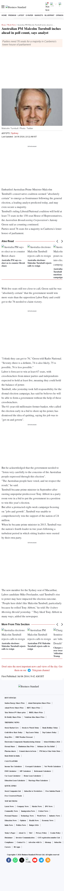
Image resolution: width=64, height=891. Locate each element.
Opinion (59, 15)
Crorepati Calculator (33, 766)
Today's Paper (10, 833)
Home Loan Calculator (32, 776)
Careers (8, 847)
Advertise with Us (35, 842)
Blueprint (49, 15)
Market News (37, 806)
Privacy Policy (41, 833)
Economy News (47, 820)
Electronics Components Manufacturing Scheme (23, 742)
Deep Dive (8, 737)
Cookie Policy (55, 833)
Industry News (54, 816)
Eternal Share (10, 746)
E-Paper (29, 15)
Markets (39, 15)
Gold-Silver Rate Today (14, 732)
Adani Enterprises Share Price (39, 703)
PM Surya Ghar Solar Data (49, 751)
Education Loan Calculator (15, 780)
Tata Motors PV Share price (15, 712)
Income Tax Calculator (13, 766)
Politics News (21, 825)
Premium (12, 15)
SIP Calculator (25, 771)
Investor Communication (25, 838)
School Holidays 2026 (52, 742)
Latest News (9, 806)
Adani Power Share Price (14, 708)
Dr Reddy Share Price (13, 717)
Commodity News (11, 811)
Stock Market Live (12, 728)
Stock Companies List (13, 791)
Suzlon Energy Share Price (15, 703)
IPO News (49, 806)
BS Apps (17, 847)
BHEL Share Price (36, 712)
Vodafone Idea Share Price (34, 717)
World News (11, 25)
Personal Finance (11, 816)
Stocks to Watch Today (30, 728)
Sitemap (48, 842)
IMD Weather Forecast (24, 737)
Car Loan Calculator (13, 776)
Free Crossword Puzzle (13, 796)
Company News (23, 806)
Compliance (9, 842)
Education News (11, 820)
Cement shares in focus (27, 751)
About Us (22, 833)
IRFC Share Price (33, 708)
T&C (31, 833)
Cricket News (43, 811)
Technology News (27, 816)
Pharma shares (10, 751)
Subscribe (57, 842)
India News (9, 825)
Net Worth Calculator (52, 766)
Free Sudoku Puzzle (53, 791)
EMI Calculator (10, 771)
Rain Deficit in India (12, 756)
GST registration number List (49, 838)
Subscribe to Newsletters (33, 791)
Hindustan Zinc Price (26, 746)
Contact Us (21, 842)
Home (4, 15)
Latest (21, 15)
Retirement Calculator (42, 771)
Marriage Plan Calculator (38, 780)
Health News (34, 820)
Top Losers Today (32, 732)
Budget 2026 (34, 825)
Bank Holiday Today (50, 728)
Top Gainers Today (49, 732)
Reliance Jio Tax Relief (46, 746)
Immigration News (28, 811)
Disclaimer (9, 838)
